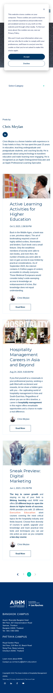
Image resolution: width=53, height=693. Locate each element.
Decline (26, 63)
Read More (20, 307)
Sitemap (6, 679)
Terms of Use (29, 679)
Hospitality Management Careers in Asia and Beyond (25, 357)
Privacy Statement (17, 679)
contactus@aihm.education (24, 662)
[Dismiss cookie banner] (44, 9)
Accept (27, 57)
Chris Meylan (23, 298)
